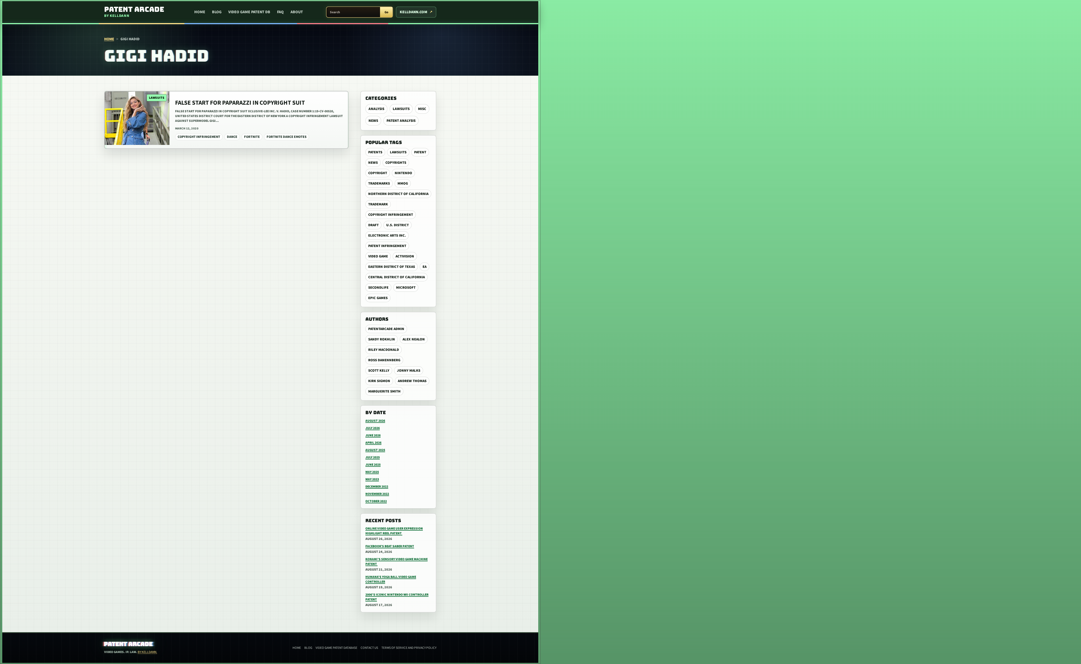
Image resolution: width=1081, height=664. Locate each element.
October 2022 (376, 501)
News (373, 120)
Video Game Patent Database (336, 647)
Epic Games (378, 297)
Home (199, 12)
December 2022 (376, 486)
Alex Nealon (414, 339)
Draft (373, 225)
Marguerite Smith (384, 391)
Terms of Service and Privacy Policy (408, 647)
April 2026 (373, 442)
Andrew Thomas (412, 380)
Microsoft (406, 287)
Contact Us (369, 647)
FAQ (280, 12)
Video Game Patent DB (249, 12)
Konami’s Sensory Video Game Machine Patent (396, 561)
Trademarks (379, 183)
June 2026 (373, 435)
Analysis (376, 108)
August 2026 (375, 420)
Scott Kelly (378, 370)
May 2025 (372, 472)
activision (405, 256)
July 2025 (372, 457)
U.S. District (397, 225)
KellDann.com (413, 12)
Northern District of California (398, 193)
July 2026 (372, 428)
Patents (375, 152)
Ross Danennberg (384, 360)
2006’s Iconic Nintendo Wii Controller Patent (396, 597)
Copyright (377, 173)
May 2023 (372, 479)
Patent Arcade (128, 644)
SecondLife (378, 287)
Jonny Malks (408, 370)
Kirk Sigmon (379, 380)
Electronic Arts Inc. (387, 235)
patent (420, 152)
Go (386, 12)
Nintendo (403, 173)
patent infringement (387, 245)
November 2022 (377, 494)
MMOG (402, 183)
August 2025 (375, 450)
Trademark (378, 204)
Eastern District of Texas (391, 266)
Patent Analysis (401, 120)
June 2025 (373, 464)
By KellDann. (147, 652)
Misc (422, 108)
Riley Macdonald (383, 349)
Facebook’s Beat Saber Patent (389, 546)
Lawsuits (401, 108)
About (297, 12)
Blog (217, 12)
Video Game (378, 256)
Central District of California (396, 277)
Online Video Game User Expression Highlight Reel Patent (394, 531)
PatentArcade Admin (386, 328)
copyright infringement (390, 214)
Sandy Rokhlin (381, 339)
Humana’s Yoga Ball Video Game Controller (390, 579)
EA (424, 266)
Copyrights (395, 162)
